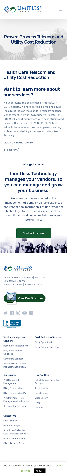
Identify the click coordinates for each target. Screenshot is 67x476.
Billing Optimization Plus (47, 347)
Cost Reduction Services (48, 337)
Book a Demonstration (14, 438)
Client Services (11, 420)
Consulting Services (13, 358)
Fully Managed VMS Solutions (12, 352)
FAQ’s (37, 403)
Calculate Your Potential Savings (47, 382)
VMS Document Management (11, 382)
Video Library (41, 398)
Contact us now (33, 233)
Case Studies (41, 393)
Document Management (15, 345)
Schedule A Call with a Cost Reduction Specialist (16, 432)
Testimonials (41, 388)
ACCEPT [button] (40, 471)
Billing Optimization (44, 342)
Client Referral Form (13, 443)
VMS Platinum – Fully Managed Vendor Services (16, 400)
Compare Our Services (14, 406)
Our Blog (39, 407)
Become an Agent (12, 425)
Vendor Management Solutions (14, 339)
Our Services (10, 375)
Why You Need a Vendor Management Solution (15, 365)
